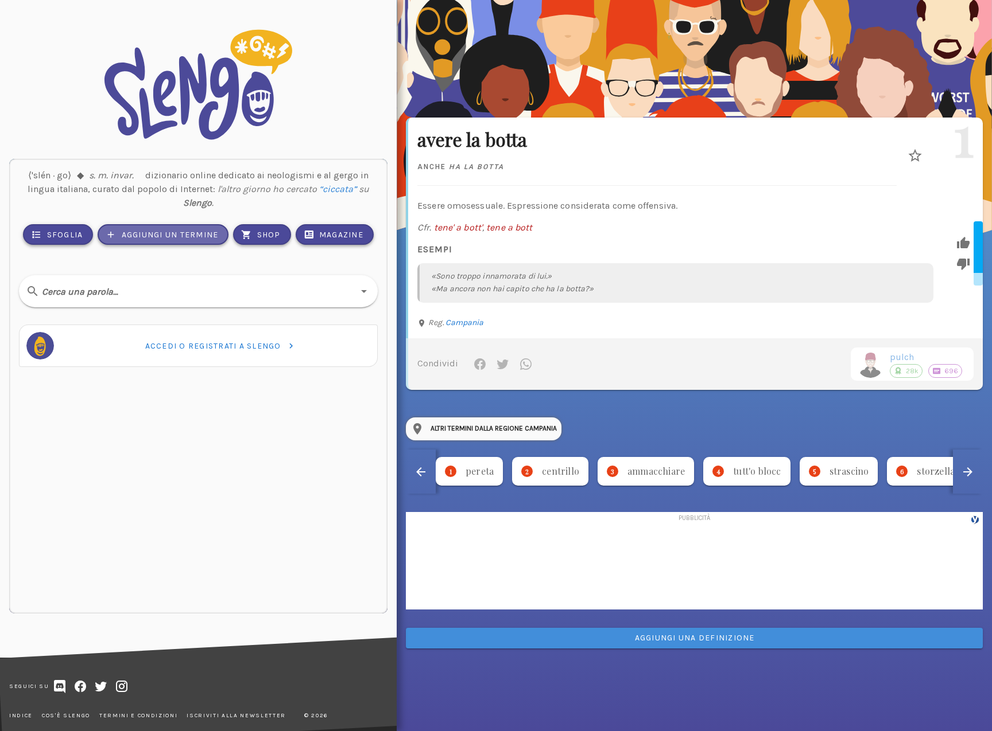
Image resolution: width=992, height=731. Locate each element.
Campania (464, 322)
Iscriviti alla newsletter (236, 715)
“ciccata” (337, 188)
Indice (21, 715)
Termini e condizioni (138, 715)
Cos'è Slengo (66, 715)
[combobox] (198, 291)
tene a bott (509, 227)
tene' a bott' (458, 227)
